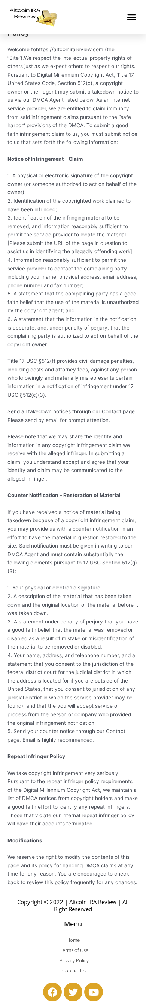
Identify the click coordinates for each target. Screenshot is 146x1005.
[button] (132, 17)
